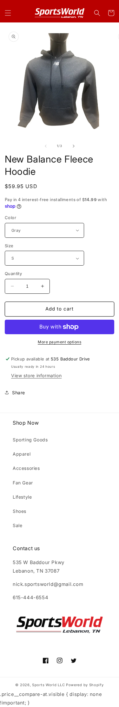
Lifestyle (22, 497)
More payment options (59, 342)
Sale (17, 525)
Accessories (26, 468)
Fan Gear (23, 482)
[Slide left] (46, 146)
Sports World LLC (48, 685)
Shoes (19, 511)
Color (10, 217)
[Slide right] (74, 146)
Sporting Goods (30, 439)
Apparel (21, 454)
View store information (36, 375)
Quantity (13, 273)
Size (9, 245)
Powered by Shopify (85, 685)
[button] (8, 13)
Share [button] (18, 392)
